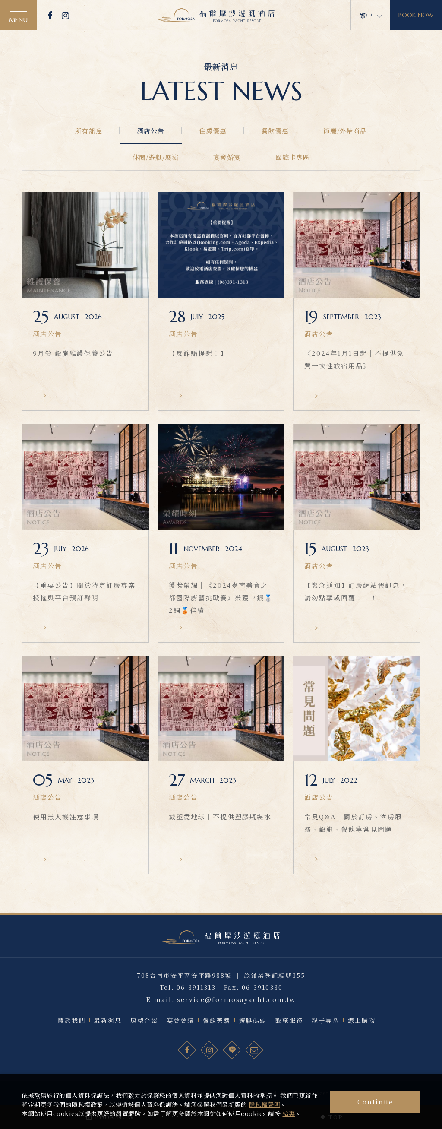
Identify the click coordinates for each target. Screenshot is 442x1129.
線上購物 (362, 1020)
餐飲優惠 (275, 130)
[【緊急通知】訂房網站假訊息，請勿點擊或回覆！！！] (356, 476)
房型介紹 (144, 1020)
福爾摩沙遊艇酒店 (216, 15)
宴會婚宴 (227, 157)
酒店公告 (150, 130)
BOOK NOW (415, 15)
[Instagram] (66, 15)
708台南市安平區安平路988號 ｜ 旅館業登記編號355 (221, 975)
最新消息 (108, 1020)
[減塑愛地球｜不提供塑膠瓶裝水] (221, 708)
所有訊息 (89, 130)
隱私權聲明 (265, 1104)
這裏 (289, 1113)
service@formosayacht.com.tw (236, 999)
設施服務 (289, 1020)
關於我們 (71, 1020)
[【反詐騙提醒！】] (221, 245)
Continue (375, 1101)
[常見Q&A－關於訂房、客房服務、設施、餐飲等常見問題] (356, 708)
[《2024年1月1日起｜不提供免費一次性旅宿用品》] (356, 245)
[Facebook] (50, 15)
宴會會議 (180, 1020)
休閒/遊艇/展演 (156, 157)
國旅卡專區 (292, 157)
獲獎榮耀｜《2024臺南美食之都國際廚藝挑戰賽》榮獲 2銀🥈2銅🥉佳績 (221, 597)
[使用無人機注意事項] (85, 708)
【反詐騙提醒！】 (198, 353)
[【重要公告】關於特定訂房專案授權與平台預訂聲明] (85, 476)
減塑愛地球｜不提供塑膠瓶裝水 (220, 816)
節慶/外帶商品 (345, 130)
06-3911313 (196, 987)
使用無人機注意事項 (66, 816)
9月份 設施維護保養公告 (73, 353)
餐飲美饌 (216, 1020)
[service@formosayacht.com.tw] (254, 1050)
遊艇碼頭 (253, 1020)
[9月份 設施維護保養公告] (85, 245)
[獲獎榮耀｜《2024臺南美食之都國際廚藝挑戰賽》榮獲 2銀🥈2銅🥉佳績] (221, 476)
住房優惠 (213, 130)
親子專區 (325, 1020)
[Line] (232, 1050)
